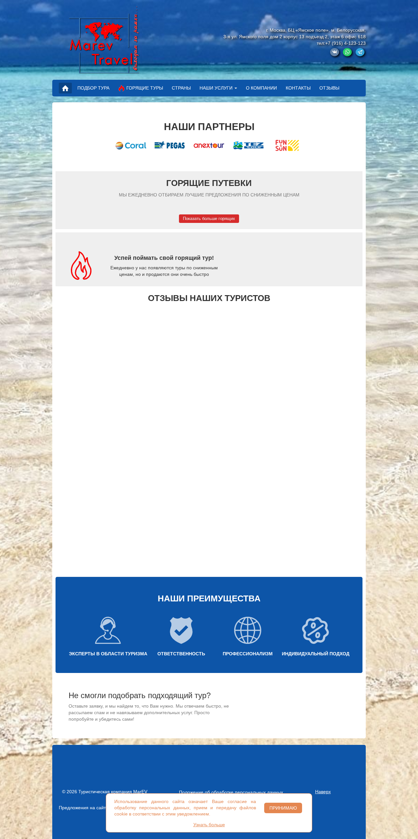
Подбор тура (93, 88)
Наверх (323, 791)
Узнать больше (209, 824)
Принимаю (283, 808)
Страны (181, 88)
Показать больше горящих (209, 218)
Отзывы (329, 88)
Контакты (298, 88)
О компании (261, 88)
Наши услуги (216, 88)
